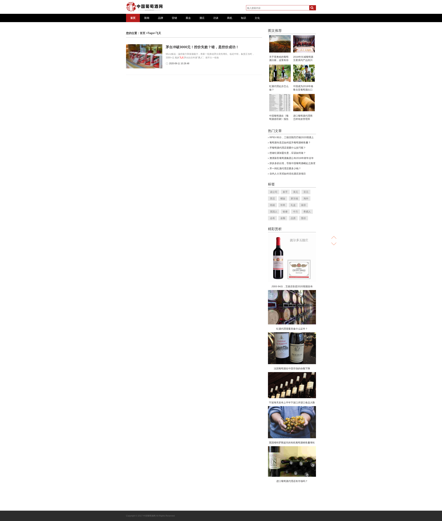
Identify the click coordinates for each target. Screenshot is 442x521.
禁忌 (272, 198)
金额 (282, 218)
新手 (285, 192)
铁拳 (285, 211)
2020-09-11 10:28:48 (179, 63)
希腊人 (307, 211)
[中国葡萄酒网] (144, 6)
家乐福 (294, 198)
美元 (295, 192)
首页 (133, 18)
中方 (295, 211)
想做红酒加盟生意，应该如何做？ (288, 152)
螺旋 (282, 198)
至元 (306, 192)
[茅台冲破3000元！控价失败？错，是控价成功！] (144, 68)
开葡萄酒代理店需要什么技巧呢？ (288, 147)
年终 (282, 205)
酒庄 (202, 18)
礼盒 (293, 205)
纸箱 (272, 205)
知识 (243, 18)
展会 (188, 18)
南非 (303, 205)
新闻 (146, 18)
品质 (293, 218)
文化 (257, 18)
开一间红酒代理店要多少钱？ (285, 168)
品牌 (160, 18)
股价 (303, 218)
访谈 (215, 18)
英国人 (273, 211)
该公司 (273, 192)
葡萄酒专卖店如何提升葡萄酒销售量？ (290, 142)
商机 (229, 18)
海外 (306, 198)
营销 (174, 18)
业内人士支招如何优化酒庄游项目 (288, 173)
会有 (272, 218)
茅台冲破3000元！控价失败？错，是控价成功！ (202, 47)
